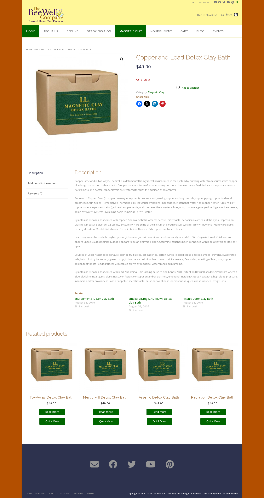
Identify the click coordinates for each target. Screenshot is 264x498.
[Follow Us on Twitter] (223, 2)
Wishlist (78, 493)
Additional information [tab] (42, 183)
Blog (200, 31)
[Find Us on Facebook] (219, 2)
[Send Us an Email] (214, 2)
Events (218, 31)
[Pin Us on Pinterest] (232, 2)
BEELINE (72, 31)
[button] (121, 59)
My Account (63, 493)
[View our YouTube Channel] (227, 2)
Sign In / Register (207, 14)
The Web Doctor (229, 493)
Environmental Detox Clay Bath (94, 298)
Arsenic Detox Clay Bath (198, 298)
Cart (184, 31)
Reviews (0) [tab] (35, 193)
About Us (50, 31)
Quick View (52, 421)
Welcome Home (35, 493)
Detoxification (99, 31)
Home (30, 31)
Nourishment (161, 31)
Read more (52, 412)
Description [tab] (35, 173)
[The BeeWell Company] (47, 15)
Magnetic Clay (130, 31)
